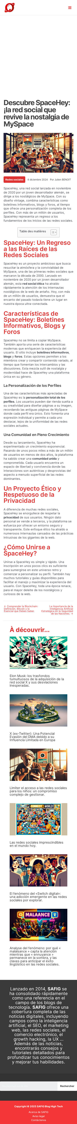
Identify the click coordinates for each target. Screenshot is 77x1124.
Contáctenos (38, 1120)
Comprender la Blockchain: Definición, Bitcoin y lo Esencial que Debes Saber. (21, 609)
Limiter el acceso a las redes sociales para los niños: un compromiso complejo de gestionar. (38, 791)
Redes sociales (14, 179)
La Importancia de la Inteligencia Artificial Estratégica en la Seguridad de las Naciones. (57, 610)
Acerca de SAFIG (38, 1112)
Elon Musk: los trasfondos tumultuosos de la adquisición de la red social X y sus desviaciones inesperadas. (37, 681)
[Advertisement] (38, 55)
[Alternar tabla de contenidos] (52, 232)
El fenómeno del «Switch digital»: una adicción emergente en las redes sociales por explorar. (38, 897)
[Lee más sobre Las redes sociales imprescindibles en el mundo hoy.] (38, 819)
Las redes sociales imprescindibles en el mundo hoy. (36, 843)
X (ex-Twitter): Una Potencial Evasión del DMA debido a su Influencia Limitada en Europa (32, 737)
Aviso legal (38, 1116)
